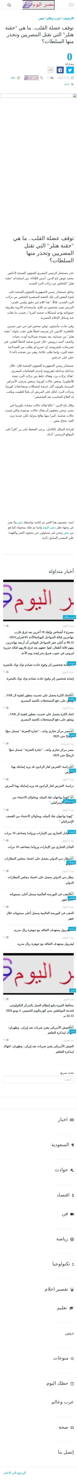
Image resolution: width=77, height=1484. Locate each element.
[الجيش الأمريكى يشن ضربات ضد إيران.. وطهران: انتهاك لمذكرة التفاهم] (38, 1030)
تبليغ (13, 77)
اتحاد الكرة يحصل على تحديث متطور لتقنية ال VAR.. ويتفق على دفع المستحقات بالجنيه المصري (41, 717)
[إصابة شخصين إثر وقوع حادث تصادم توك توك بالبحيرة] (38, 664)
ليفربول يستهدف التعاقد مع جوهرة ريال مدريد (45, 943)
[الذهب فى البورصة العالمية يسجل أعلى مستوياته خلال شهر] (38, 897)
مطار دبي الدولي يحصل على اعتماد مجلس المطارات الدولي (41, 880)
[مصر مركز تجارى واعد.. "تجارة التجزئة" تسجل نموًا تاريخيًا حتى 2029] (38, 734)
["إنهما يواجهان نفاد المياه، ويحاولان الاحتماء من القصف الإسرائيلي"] (38, 800)
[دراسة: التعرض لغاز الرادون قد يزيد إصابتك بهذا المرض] (38, 769)
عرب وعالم (54, 18)
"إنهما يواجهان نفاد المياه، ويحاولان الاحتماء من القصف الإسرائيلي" (40, 819)
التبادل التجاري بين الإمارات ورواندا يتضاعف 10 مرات (41, 847)
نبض (41, 18)
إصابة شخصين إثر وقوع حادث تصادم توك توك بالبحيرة (40, 678)
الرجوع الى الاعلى (14, 1472)
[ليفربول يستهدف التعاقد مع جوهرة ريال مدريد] (38, 930)
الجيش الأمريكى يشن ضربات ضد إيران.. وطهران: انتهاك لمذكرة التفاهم (38, 1049)
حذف (67, 84)
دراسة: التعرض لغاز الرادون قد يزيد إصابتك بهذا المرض (39, 785)
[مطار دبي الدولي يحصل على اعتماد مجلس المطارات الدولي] (38, 861)
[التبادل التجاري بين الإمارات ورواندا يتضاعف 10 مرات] (38, 833)
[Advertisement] (38, 190)
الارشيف (68, 18)
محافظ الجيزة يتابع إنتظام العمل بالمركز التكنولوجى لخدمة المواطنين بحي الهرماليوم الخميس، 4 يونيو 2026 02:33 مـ (40, 1011)
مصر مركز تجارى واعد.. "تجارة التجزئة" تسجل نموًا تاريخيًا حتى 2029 (41, 752)
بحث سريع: (67, 1072)
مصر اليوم (49, 527)
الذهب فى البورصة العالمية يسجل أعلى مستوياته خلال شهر (40, 916)
